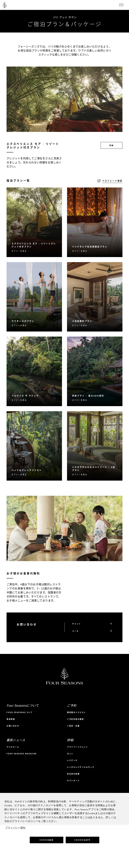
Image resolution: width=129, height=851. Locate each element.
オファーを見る (19, 251)
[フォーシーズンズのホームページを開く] (5, 5)
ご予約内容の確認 (75, 719)
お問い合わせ (13, 725)
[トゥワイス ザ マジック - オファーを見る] (34, 371)
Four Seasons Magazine (22, 753)
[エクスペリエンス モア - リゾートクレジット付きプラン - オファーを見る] (34, 222)
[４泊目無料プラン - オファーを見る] (94, 297)
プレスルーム (13, 747)
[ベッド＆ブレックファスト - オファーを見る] (34, 446)
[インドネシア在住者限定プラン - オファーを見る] (94, 222)
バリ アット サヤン (64, 17)
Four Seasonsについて (20, 712)
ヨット (70, 753)
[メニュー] (121, 5)
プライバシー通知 (15, 827)
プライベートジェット (77, 747)
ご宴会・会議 (73, 725)
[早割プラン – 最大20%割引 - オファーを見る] (94, 371)
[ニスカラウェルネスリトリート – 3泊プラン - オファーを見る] (94, 446)
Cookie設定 (47, 840)
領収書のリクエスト (76, 712)
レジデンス (72, 760)
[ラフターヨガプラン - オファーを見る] (34, 297)
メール (75, 631)
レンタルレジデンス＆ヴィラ (80, 767)
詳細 (111, 145)
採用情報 (11, 719)
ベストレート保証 (112, 180)
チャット (76, 624)
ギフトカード (73, 780)
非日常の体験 (73, 774)
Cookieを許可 (82, 840)
